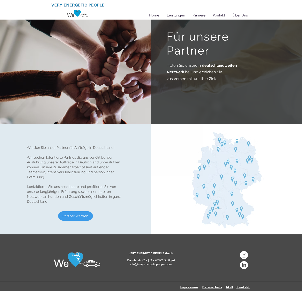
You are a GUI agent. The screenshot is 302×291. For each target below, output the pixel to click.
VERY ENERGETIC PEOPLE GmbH (151, 253)
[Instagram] (244, 255)
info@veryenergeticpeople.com (151, 264)
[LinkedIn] (244, 265)
